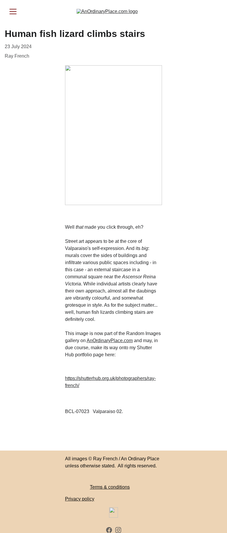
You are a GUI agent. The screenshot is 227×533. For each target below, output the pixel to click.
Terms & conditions (110, 487)
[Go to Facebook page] (109, 530)
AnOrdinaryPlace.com (110, 340)
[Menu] (13, 11)
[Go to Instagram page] (118, 530)
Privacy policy (79, 498)
